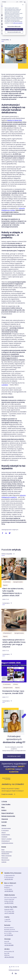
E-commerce (6, 582)
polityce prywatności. (17, 23)
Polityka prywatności (14, 970)
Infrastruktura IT (7, 633)
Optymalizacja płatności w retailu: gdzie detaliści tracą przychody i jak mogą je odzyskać (13, 643)
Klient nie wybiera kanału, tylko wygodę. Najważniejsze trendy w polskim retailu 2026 (13, 592)
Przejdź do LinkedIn (7, 794)
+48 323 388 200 (8, 891)
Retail (2, 849)
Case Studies (5, 804)
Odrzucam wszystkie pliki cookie (14, 32)
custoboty (4, 385)
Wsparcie (4, 819)
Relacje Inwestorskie (8, 816)
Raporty (5, 585)
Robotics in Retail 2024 (14, 120)
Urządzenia (4, 837)
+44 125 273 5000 (8, 903)
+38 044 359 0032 (9, 957)
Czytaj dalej (5, 40)
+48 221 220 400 (8, 879)
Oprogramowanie (17, 582)
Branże (3, 847)
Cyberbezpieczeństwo (7, 843)
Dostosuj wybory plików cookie (14, 26)
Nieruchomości (5, 860)
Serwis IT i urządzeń (6, 839)
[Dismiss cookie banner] (22, 5)
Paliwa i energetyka (6, 855)
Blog (2, 807)
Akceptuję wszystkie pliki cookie (14, 29)
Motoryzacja (4, 858)
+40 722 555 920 (8, 935)
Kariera (3, 810)
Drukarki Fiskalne (5, 834)
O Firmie (15, 684)
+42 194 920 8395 (8, 945)
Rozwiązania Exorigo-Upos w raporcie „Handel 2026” (13, 692)
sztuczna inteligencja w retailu (13, 209)
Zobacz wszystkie (6, 554)
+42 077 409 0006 (9, 913)
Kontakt (4, 822)
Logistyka (3, 862)
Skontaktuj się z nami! (14, 756)
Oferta (3, 825)
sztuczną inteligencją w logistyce (13, 496)
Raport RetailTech (7, 813)
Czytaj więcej (5, 603)
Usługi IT (3, 832)
